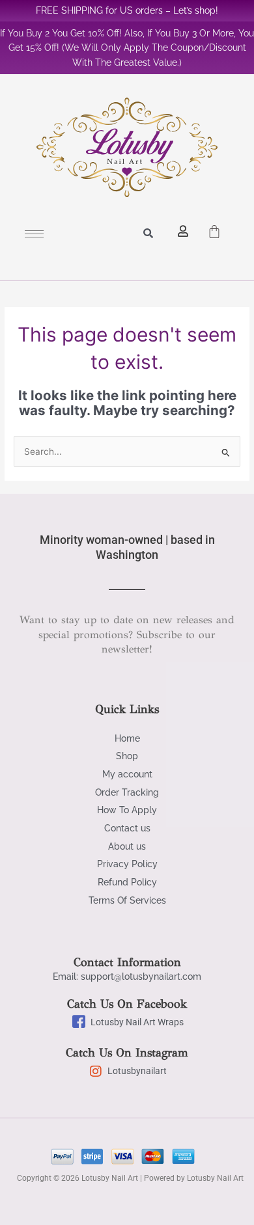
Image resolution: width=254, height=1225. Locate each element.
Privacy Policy (127, 864)
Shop (127, 756)
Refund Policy (127, 882)
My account (127, 774)
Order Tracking (127, 792)
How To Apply (127, 810)
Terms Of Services (127, 900)
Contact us (127, 828)
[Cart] (214, 228)
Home (127, 738)
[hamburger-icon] (34, 234)
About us (127, 846)
